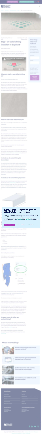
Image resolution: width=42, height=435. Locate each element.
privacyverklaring (19, 219)
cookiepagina (28, 219)
